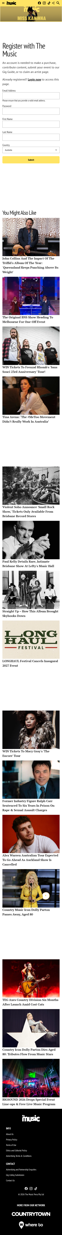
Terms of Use (11, 1145)
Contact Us (10, 1180)
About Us (9, 1134)
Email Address (9, 90)
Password (6, 106)
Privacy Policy (11, 1139)
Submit (31, 159)
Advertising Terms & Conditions (18, 1156)
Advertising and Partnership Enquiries (21, 1169)
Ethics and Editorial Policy (16, 1150)
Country (6, 145)
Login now (34, 79)
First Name (7, 119)
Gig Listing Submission (15, 1175)
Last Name (7, 132)
